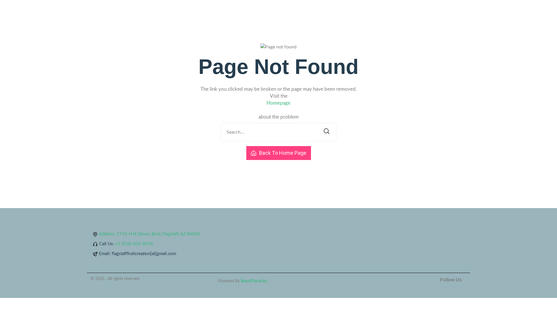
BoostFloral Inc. (254, 281)
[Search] (327, 132)
